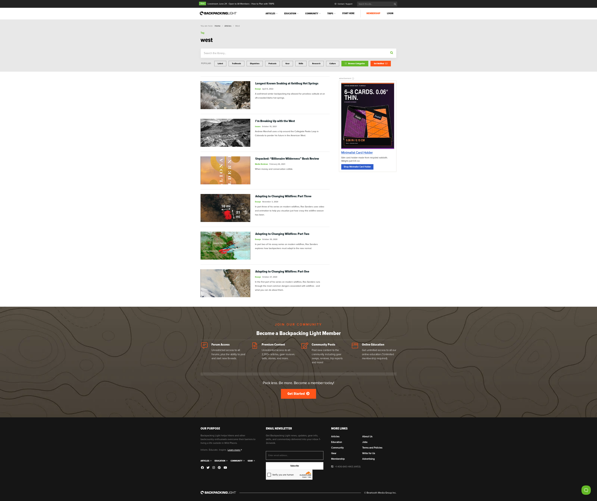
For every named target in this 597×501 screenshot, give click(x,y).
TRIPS (330, 13)
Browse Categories (356, 63)
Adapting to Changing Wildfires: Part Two (282, 234)
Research (316, 63)
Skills (301, 63)
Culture (332, 63)
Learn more (234, 449)
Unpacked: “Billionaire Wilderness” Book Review (287, 159)
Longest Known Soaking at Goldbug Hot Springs (286, 83)
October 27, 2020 (269, 277)
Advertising (368, 458)
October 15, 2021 (269, 126)
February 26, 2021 (277, 164)
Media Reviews (261, 164)
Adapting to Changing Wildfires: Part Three (283, 196)
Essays (258, 89)
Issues (258, 126)
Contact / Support (344, 4)
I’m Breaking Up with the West (275, 121)
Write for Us (368, 453)
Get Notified (379, 63)
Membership (373, 13)
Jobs (364, 442)
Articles (270, 13)
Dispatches (254, 63)
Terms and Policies (372, 447)
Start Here (348, 13)
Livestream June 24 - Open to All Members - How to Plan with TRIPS (241, 3)
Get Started (296, 393)
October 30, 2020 (269, 239)
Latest (220, 63)
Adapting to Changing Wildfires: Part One (282, 271)
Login (390, 13)
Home (217, 26)
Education (290, 13)
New (202, 3)
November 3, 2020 (270, 201)
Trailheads (236, 63)
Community (311, 13)
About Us (367, 436)
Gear (287, 63)
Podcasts (272, 63)
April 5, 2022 (267, 89)
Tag (202, 32)
